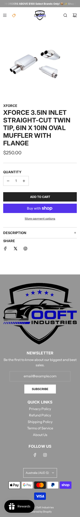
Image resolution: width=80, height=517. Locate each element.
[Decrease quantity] (8, 181)
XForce (10, 106)
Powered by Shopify (40, 511)
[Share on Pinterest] (25, 249)
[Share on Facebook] (5, 249)
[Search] (65, 15)
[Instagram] (45, 455)
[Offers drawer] (14, 15)
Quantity (12, 172)
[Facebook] (35, 455)
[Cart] (74, 15)
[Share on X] (15, 249)
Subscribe (40, 389)
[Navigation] (4, 15)
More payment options (40, 218)
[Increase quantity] (24, 181)
